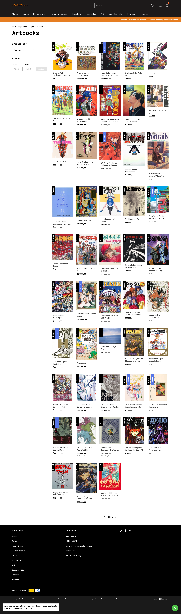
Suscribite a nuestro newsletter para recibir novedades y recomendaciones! (133, 20)
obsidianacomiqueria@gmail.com (79, 546)
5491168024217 (72, 536)
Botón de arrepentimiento (109, 599)
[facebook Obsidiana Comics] (125, 530)
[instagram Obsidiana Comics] (120, 530)
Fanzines (144, 14)
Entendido (28, 608)
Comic (26, 14)
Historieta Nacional (59, 14)
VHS (102, 14)
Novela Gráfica (39, 14)
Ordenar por (19, 43)
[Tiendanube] (160, 599)
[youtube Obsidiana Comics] (130, 530)
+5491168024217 (73, 541)
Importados (91, 14)
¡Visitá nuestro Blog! (74, 556)
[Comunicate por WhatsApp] (175, 608)
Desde (14, 64)
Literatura (76, 14)
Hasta (26, 64)
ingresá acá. (95, 599)
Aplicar (41, 69)
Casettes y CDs (115, 14)
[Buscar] (152, 5)
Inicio (14, 27)
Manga (15, 14)
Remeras (131, 14)
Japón (31, 27)
